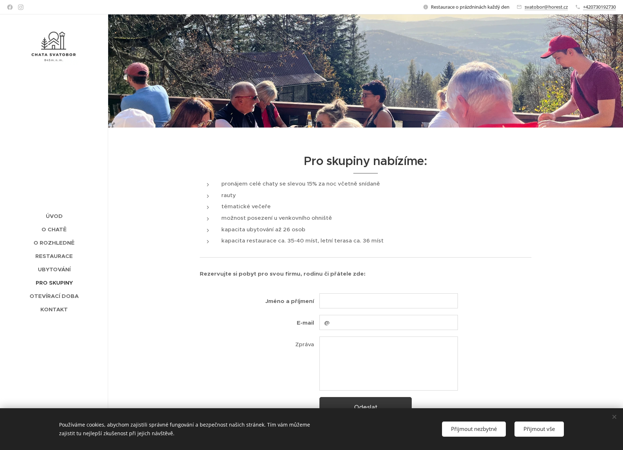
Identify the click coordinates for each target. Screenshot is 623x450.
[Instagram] (20, 7)
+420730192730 (599, 7)
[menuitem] (54, 216)
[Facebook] (9, 7)
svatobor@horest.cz (546, 7)
